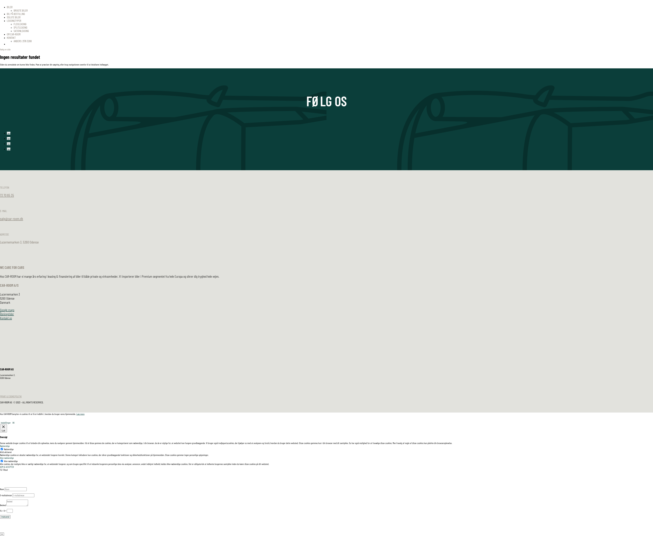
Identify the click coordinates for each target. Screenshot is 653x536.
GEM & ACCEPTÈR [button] (7, 466)
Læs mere (80, 414)
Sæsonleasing (21, 30)
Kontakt (11, 37)
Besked (3, 505)
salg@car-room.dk (11, 218)
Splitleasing (20, 27)
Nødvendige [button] (5, 446)
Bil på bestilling (16, 13)
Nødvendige (9, 449)
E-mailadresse (6, 495)
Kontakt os (6, 318)
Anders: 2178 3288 (23, 41)
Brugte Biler (21, 10)
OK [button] (13, 422)
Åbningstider (7, 314)
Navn (2, 489)
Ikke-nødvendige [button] (7, 457)
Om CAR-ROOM (14, 34)
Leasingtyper (14, 20)
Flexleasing (20, 24)
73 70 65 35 (7, 195)
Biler (10, 7)
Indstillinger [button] (6, 422)
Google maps (7, 310)
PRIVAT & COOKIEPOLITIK (11, 396)
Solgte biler (14, 17)
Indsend (5, 517)
